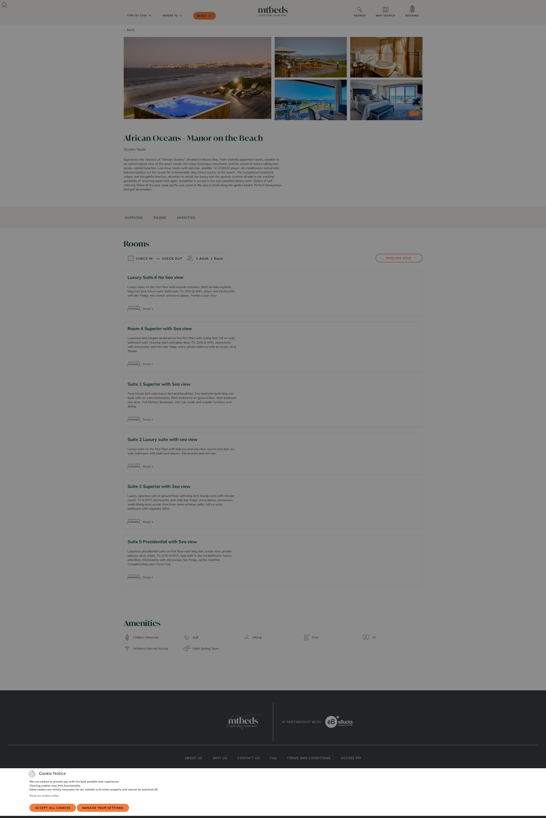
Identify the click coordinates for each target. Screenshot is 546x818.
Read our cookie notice (44, 795)
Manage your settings (102, 807)
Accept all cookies (52, 807)
